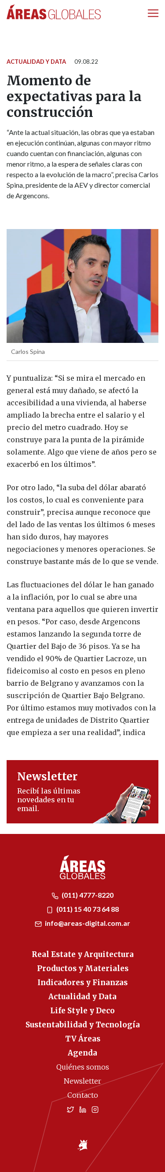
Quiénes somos (82, 1067)
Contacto (82, 1095)
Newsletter (82, 1081)
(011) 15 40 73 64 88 (87, 909)
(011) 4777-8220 (87, 895)
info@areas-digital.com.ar (87, 923)
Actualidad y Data (36, 61)
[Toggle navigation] (153, 13)
